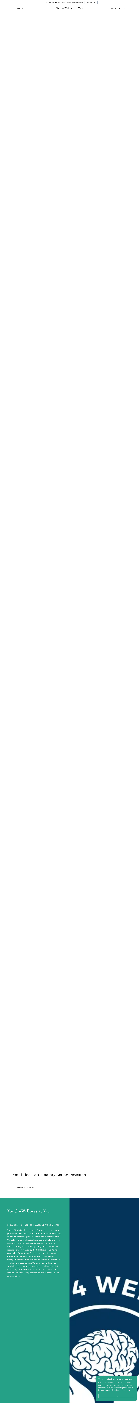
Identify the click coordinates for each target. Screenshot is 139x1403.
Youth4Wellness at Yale (25, 1187)
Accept (116, 1396)
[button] (117, 8)
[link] (69, 9)
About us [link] (19, 8)
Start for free (91, 2)
